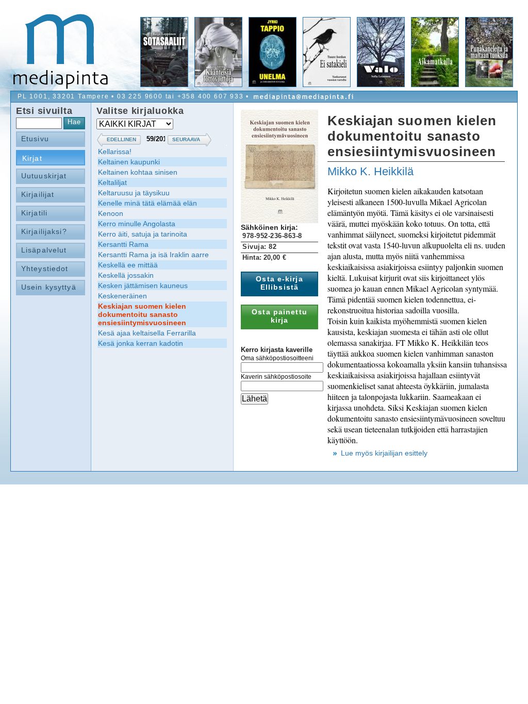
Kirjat (32, 158)
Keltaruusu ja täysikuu (134, 193)
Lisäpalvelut (44, 250)
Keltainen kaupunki (129, 162)
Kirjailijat (37, 194)
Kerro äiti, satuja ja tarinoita (142, 234)
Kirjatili (34, 213)
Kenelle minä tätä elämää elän (147, 203)
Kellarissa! (114, 151)
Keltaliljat (112, 182)
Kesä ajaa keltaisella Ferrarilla (147, 333)
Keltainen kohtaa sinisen (137, 172)
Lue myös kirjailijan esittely (384, 453)
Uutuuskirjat (44, 176)
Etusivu (35, 139)
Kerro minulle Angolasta (136, 224)
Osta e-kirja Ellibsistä (279, 283)
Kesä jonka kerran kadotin (140, 343)
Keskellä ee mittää (128, 265)
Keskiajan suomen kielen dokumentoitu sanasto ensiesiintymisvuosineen (142, 314)
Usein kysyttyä (48, 287)
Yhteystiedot (44, 268)
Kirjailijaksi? (44, 231)
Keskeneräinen (122, 296)
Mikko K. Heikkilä (370, 171)
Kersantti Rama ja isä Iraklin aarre (153, 254)
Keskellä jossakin (126, 275)
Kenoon (110, 213)
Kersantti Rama (123, 244)
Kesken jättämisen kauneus (143, 285)
